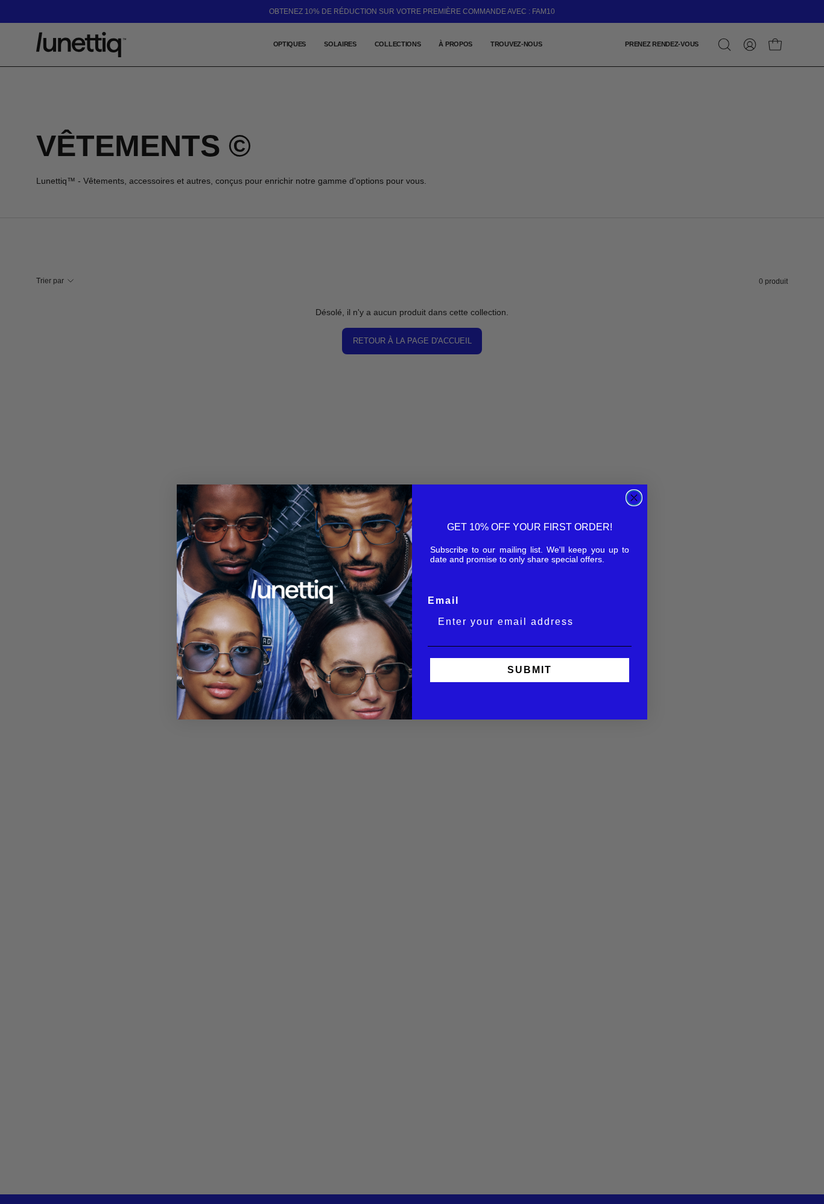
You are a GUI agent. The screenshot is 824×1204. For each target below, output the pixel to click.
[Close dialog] (634, 498)
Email (443, 600)
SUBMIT (529, 670)
